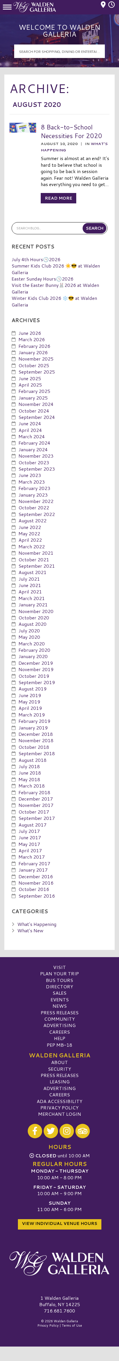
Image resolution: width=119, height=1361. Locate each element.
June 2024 (29, 423)
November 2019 (35, 669)
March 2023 (31, 481)
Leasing (60, 1081)
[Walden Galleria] (59, 1264)
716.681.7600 (59, 1311)
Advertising (59, 1025)
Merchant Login (59, 1114)
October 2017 (33, 811)
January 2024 (33, 449)
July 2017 (29, 831)
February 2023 (34, 488)
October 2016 (33, 889)
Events (60, 999)
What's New (30, 930)
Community (59, 1018)
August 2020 (32, 624)
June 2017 (29, 837)
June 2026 (29, 333)
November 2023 (35, 455)
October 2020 (33, 617)
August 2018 (32, 760)
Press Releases (60, 1012)
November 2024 (35, 404)
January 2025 (33, 397)
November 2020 (35, 611)
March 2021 (31, 598)
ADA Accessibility (59, 1101)
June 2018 (29, 772)
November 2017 (35, 805)
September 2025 (36, 371)
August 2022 (32, 520)
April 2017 (30, 850)
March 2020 (31, 643)
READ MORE (58, 198)
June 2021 (29, 585)
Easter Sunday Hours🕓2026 (42, 278)
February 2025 (34, 391)
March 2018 (31, 785)
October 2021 (33, 559)
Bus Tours (59, 980)
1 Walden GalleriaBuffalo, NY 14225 (59, 1301)
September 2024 (36, 417)
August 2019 (32, 688)
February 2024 (34, 442)
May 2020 (29, 637)
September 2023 (36, 468)
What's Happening (36, 924)
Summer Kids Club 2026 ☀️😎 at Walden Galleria (56, 268)
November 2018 (35, 740)
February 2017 (34, 863)
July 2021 (29, 578)
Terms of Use (72, 1325)
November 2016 (35, 882)
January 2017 (33, 869)
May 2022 (29, 533)
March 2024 (31, 436)
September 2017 (36, 818)
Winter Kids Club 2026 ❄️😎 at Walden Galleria (54, 301)
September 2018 (36, 753)
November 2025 (35, 358)
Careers (59, 1031)
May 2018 (29, 779)
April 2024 (30, 430)
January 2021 (33, 604)
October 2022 (33, 507)
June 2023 (29, 475)
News (60, 1005)
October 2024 (33, 410)
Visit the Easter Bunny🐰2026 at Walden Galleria (55, 288)
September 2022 (36, 514)
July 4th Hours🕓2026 (36, 259)
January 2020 (33, 656)
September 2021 (36, 565)
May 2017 (29, 844)
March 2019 (31, 714)
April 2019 (30, 708)
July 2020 (29, 630)
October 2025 (33, 365)
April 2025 (30, 384)
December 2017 (35, 798)
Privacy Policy (59, 1107)
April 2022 (30, 539)
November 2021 (35, 552)
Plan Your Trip (59, 973)
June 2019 (29, 695)
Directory (59, 986)
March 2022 (31, 546)
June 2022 (29, 527)
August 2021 (32, 572)
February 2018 (34, 792)
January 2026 (33, 352)
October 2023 (33, 462)
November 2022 (35, 501)
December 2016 (35, 876)
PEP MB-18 (59, 1044)
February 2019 (34, 721)
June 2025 (29, 378)
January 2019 (33, 727)
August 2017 (32, 824)
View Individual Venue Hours (59, 1223)
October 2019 (33, 676)
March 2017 (31, 856)
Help (59, 1038)
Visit (59, 967)
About (59, 1062)
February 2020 (34, 650)
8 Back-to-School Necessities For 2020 (71, 131)
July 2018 (29, 766)
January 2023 (33, 494)
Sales (59, 992)
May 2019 (29, 701)
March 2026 (31, 339)
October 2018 (33, 747)
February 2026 (34, 346)
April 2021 (30, 591)
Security (59, 1068)
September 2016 (36, 895)
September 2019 (36, 682)
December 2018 (35, 734)
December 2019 (35, 663)
